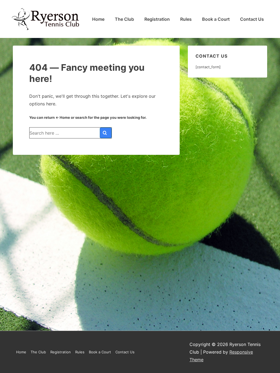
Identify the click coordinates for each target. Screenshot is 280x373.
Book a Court (216, 19)
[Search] (106, 133)
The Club (124, 19)
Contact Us (252, 19)
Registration (157, 19)
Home (98, 19)
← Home (63, 117)
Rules (186, 19)
